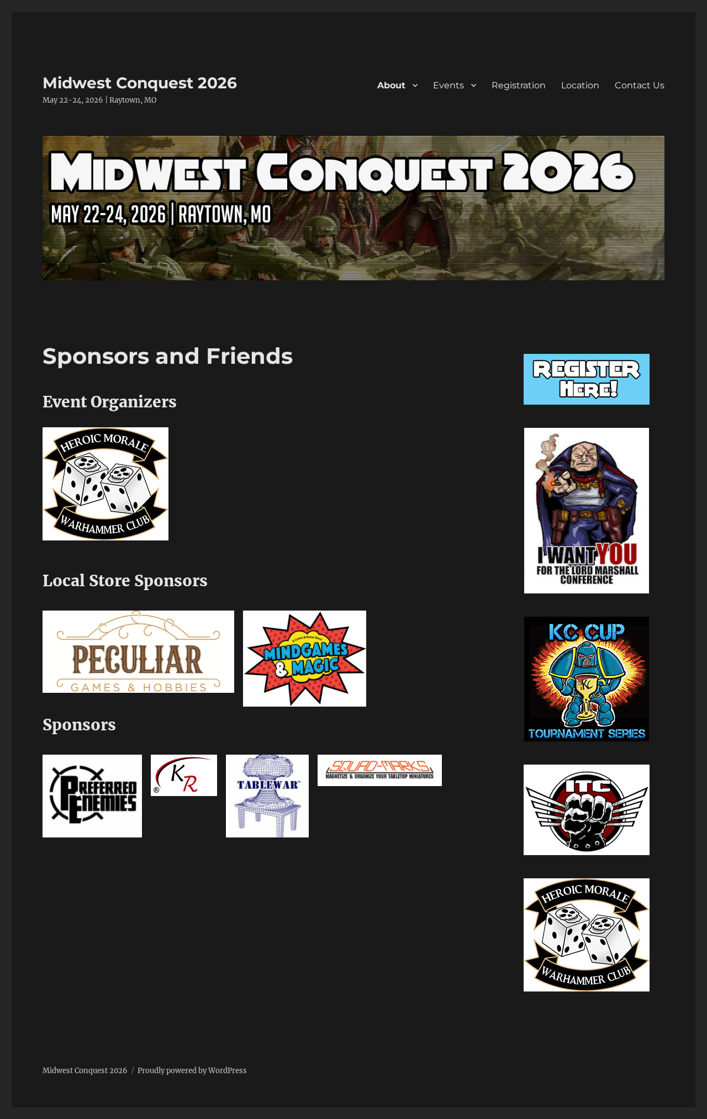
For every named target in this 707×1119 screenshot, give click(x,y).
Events (448, 85)
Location (580, 85)
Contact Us (639, 85)
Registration (519, 85)
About (391, 85)
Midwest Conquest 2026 (140, 82)
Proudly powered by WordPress (192, 1070)
